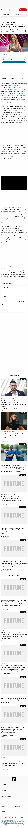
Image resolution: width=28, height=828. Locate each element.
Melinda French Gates (12, 431)
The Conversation (18, 408)
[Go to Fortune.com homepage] (7, 10)
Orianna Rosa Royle (7, 608)
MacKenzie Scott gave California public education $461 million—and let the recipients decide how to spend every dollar (12, 530)
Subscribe (22, 10)
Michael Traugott (7, 408)
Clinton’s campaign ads (14, 87)
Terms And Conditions (19, 809)
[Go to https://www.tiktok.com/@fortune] (18, 817)
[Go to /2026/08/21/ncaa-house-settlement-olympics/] (14, 483)
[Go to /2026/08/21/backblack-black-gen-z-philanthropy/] (14, 452)
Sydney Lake (6, 536)
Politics (3, 398)
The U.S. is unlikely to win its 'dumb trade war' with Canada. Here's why (13, 699)
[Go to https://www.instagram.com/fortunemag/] (15, 817)
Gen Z (7, 463)
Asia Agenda (9, 559)
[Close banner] (25, 59)
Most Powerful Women (14, 19)
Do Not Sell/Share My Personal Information (9, 822)
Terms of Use (8, 821)
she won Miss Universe (8, 240)
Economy (4, 725)
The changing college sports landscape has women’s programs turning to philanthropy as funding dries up (14, 498)
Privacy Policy (14, 821)
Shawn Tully (13, 735)
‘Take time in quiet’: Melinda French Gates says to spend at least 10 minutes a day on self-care (14, 435)
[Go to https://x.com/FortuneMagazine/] (9, 817)
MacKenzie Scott (13, 525)
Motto (23, 78)
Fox (22, 99)
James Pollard (6, 471)
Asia (2, 559)
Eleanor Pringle (6, 673)
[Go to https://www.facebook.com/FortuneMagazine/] (6, 817)
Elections (11, 398)
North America (5, 494)
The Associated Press (17, 471)
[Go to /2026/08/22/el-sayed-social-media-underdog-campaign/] (14, 387)
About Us (3, 806)
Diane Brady (6, 702)
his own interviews (13, 89)
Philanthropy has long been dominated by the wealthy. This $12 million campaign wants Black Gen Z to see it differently (13, 467)
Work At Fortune (4, 809)
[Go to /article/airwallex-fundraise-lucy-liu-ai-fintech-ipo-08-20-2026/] (14, 548)
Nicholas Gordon (7, 569)
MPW (2, 19)
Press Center (17, 806)
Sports (14, 494)
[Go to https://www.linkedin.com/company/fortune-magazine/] (12, 817)
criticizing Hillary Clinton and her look (12, 219)
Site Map (3, 811)
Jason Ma (5, 735)
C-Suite (3, 663)
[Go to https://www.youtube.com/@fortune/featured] (21, 817)
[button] (11, 30)
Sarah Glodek (6, 440)
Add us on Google (14, 62)
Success (3, 525)
